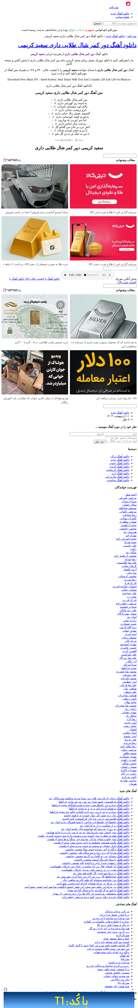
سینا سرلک (130, 664)
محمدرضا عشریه (126, 671)
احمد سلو (131, 494)
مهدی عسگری (128, 756)
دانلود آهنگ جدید (120, 13)
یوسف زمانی (129, 637)
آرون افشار (130, 569)
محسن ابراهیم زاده (125, 555)
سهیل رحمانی (128, 766)
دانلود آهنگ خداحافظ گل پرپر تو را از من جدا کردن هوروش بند (93, 876)
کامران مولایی (128, 518)
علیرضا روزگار (128, 657)
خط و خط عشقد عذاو (116, 938)
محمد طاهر (130, 753)
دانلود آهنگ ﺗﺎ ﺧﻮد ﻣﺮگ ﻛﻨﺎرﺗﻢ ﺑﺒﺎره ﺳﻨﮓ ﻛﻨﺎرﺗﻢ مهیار (98, 890)
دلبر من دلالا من (120, 979)
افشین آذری (129, 651)
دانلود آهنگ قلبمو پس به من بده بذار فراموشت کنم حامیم (95, 818)
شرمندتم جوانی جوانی (116, 976)
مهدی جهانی (129, 630)
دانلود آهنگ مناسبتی (117, 480)
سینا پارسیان (129, 501)
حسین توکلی (129, 763)
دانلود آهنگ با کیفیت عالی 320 (42, 278)
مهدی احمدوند (128, 644)
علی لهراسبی (129, 654)
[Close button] (132, 989)
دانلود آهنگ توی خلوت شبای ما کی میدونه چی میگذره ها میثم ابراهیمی (88, 839)
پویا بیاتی (131, 572)
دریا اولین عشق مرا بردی (114, 914)
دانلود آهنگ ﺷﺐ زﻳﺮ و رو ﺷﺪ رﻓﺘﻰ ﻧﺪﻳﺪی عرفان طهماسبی (95, 869)
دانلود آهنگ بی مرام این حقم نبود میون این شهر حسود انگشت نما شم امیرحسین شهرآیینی (76, 886)
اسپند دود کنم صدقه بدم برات (112, 942)
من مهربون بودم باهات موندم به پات (108, 948)
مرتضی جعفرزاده (126, 603)
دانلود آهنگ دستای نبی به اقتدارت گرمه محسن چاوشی (97, 856)
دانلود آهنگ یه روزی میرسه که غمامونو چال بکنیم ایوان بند (95, 828)
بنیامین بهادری (128, 780)
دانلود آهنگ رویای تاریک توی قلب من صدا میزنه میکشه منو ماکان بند (89, 798)
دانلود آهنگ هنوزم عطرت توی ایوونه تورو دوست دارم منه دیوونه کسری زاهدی (83, 835)
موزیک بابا (123, 982)
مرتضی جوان (129, 749)
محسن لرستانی (127, 576)
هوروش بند (130, 531)
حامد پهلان (130, 702)
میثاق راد (131, 715)
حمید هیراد (130, 542)
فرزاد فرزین (129, 600)
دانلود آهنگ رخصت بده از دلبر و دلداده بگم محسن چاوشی (95, 863)
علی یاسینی (130, 545)
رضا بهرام (131, 559)
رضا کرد (132, 719)
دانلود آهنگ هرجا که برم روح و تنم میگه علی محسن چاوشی (94, 852)
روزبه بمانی (130, 620)
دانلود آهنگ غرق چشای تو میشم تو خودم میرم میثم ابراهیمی (94, 845)
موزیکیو (132, 36)
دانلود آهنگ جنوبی (119, 463)
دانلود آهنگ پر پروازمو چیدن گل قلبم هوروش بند (101, 873)
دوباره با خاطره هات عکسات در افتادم (106, 921)
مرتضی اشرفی (128, 497)
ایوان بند (132, 617)
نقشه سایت (122, 16)
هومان (133, 783)
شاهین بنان (130, 688)
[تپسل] (5, 989)
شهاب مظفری (128, 521)
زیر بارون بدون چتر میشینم (113, 931)
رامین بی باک (129, 773)
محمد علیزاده (129, 678)
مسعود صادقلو (128, 508)
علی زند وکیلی (128, 610)
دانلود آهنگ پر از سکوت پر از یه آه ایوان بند (104, 825)
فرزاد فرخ (131, 583)
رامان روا (131, 708)
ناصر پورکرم (129, 777)
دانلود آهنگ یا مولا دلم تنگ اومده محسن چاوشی (101, 859)
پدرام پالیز (131, 640)
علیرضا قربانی (128, 685)
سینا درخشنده (128, 606)
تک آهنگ (124, 955)
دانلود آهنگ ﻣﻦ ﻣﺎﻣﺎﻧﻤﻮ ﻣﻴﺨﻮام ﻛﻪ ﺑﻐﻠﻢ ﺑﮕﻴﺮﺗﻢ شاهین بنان (95, 880)
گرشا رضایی (129, 566)
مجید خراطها (129, 668)
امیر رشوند (130, 736)
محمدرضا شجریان (126, 705)
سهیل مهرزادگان (127, 613)
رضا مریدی (130, 742)
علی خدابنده (129, 593)
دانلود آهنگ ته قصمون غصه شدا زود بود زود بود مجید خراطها (94, 801)
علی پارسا (131, 739)
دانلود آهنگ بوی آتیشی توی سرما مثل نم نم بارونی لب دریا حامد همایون (87, 832)
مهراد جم (131, 535)
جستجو (97, 23)
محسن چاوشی (128, 528)
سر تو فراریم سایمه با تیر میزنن (110, 918)
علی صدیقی (129, 674)
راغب (133, 548)
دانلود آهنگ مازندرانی (117, 476)
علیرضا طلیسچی (126, 562)
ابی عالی (131, 661)
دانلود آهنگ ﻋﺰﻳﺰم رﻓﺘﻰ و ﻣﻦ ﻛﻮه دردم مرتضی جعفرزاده (95, 897)
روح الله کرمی (128, 627)
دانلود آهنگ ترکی (119, 456)
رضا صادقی (130, 514)
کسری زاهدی (129, 760)
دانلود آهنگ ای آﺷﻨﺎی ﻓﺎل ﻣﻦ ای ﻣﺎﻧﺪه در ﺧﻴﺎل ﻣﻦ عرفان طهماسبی (89, 866)
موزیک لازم (122, 935)
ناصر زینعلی (129, 698)
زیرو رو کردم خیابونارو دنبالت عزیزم (107, 965)
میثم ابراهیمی (128, 525)
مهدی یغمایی (129, 712)
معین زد (132, 596)
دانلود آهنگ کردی (119, 466)
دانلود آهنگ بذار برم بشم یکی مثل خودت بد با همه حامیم (96, 815)
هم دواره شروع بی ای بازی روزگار (109, 928)
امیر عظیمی (129, 681)
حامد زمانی (130, 725)
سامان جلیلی (129, 589)
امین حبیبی (130, 722)
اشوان (133, 729)
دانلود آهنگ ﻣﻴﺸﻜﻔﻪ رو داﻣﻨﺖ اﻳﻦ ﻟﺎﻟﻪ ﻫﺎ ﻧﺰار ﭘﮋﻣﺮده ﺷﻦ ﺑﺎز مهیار (90, 893)
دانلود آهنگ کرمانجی (117, 469)
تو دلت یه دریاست (118, 962)
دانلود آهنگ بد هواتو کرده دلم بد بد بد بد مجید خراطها (99, 808)
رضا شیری (130, 579)
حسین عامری (128, 647)
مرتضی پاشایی (128, 511)
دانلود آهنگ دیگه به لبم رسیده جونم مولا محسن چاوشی (97, 849)
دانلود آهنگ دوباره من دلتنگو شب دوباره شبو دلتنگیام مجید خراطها (90, 805)
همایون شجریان (127, 695)
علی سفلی (130, 691)
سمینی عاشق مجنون (117, 972)
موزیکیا (125, 959)
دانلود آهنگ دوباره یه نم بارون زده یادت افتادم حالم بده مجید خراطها (89, 811)
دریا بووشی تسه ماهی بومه (113, 969)
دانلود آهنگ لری (120, 473)
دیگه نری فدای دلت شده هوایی (111, 952)
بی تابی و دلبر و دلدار (117, 911)
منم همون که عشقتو (117, 986)
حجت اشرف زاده (126, 538)
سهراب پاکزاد (129, 770)
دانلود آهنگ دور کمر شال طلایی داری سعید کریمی (77, 45)
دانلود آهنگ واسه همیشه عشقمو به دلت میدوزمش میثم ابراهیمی (91, 842)
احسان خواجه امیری (124, 586)
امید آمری (131, 634)
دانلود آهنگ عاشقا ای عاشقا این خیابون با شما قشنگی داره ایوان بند (90, 822)
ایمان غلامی (130, 732)
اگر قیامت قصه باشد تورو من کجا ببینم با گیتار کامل (98, 945)
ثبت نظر (99, 441)
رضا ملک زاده (128, 746)
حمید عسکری (128, 623)
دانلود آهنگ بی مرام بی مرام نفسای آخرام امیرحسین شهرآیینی (92, 883)
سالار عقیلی (129, 504)
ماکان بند (131, 552)
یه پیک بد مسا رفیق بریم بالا (113, 924)
